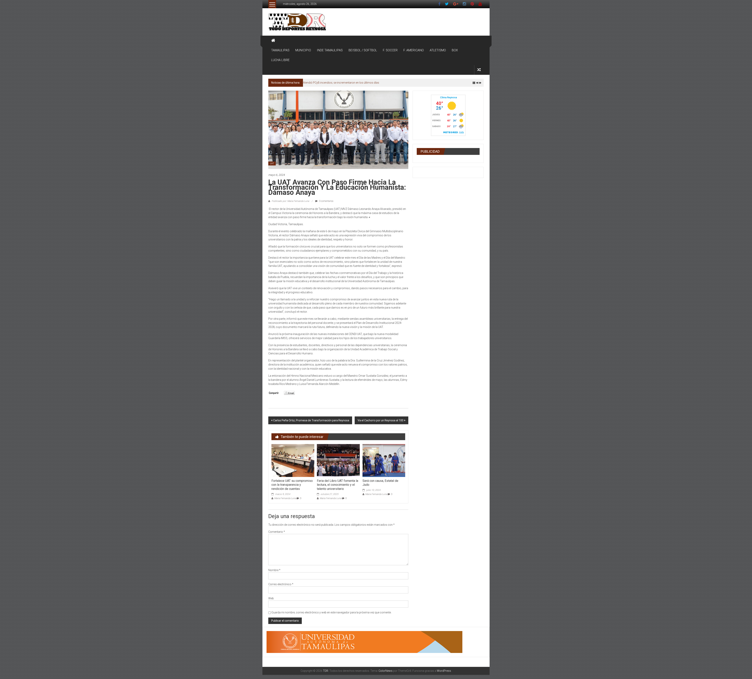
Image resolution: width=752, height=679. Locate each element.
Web (271, 598)
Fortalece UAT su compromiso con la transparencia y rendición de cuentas (292, 485)
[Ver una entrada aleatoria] (479, 70)
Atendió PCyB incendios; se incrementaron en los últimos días (341, 82)
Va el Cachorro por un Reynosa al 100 (380, 420)
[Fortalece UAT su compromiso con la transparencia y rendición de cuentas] (292, 460)
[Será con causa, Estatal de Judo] (383, 460)
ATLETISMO (438, 50)
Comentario (276, 531)
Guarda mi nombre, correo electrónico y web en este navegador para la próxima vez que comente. (331, 612)
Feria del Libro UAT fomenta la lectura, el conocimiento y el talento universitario (337, 485)
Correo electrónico (280, 584)
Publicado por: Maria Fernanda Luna (290, 201)
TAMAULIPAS (280, 50)
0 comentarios (326, 201)
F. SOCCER (390, 50)
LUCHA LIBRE (280, 60)
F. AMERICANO (413, 50)
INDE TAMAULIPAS (330, 50)
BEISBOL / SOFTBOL (363, 50)
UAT (272, 163)
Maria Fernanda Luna (285, 498)
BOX (455, 50)
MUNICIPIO (303, 50)
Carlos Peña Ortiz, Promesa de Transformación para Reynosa (311, 420)
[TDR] (273, 40)
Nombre (274, 570)
